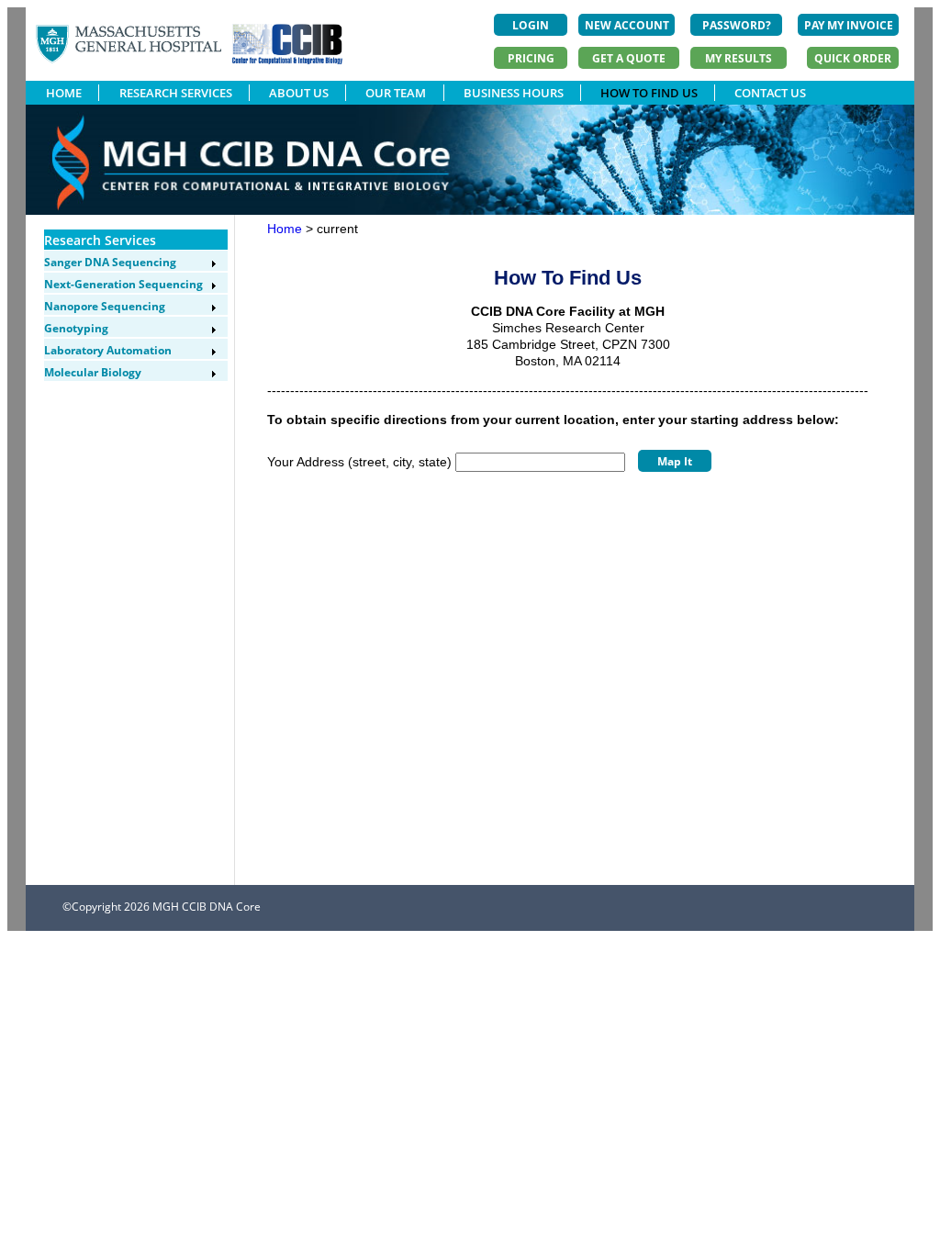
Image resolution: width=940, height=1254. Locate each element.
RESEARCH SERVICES (175, 92)
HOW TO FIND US (649, 92)
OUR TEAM (395, 92)
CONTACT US (770, 92)
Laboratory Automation (108, 350)
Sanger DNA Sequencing (110, 262)
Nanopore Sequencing (104, 306)
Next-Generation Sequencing (123, 284)
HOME (64, 92)
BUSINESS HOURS (514, 92)
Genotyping (76, 328)
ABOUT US (299, 92)
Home (284, 228)
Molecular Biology (92, 372)
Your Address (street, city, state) (359, 461)
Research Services (100, 240)
